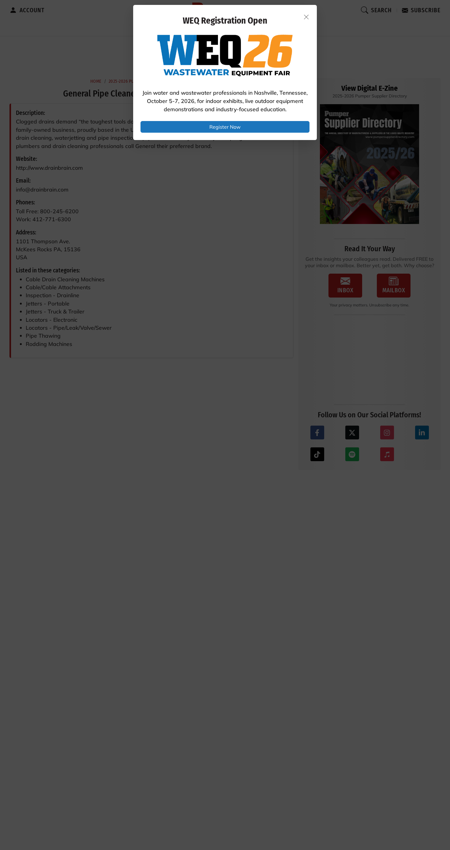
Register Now (225, 127)
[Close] (306, 17)
